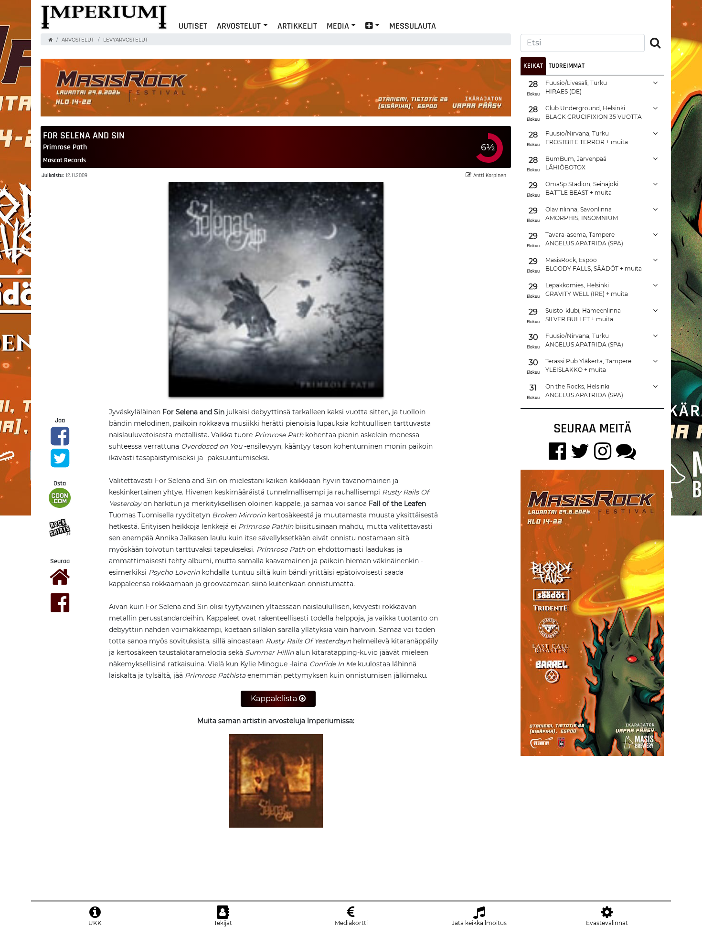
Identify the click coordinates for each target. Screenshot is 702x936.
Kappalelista (275, 698)
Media (338, 26)
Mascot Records (64, 160)
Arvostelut (239, 26)
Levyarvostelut (125, 40)
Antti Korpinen (489, 175)
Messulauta (412, 26)
